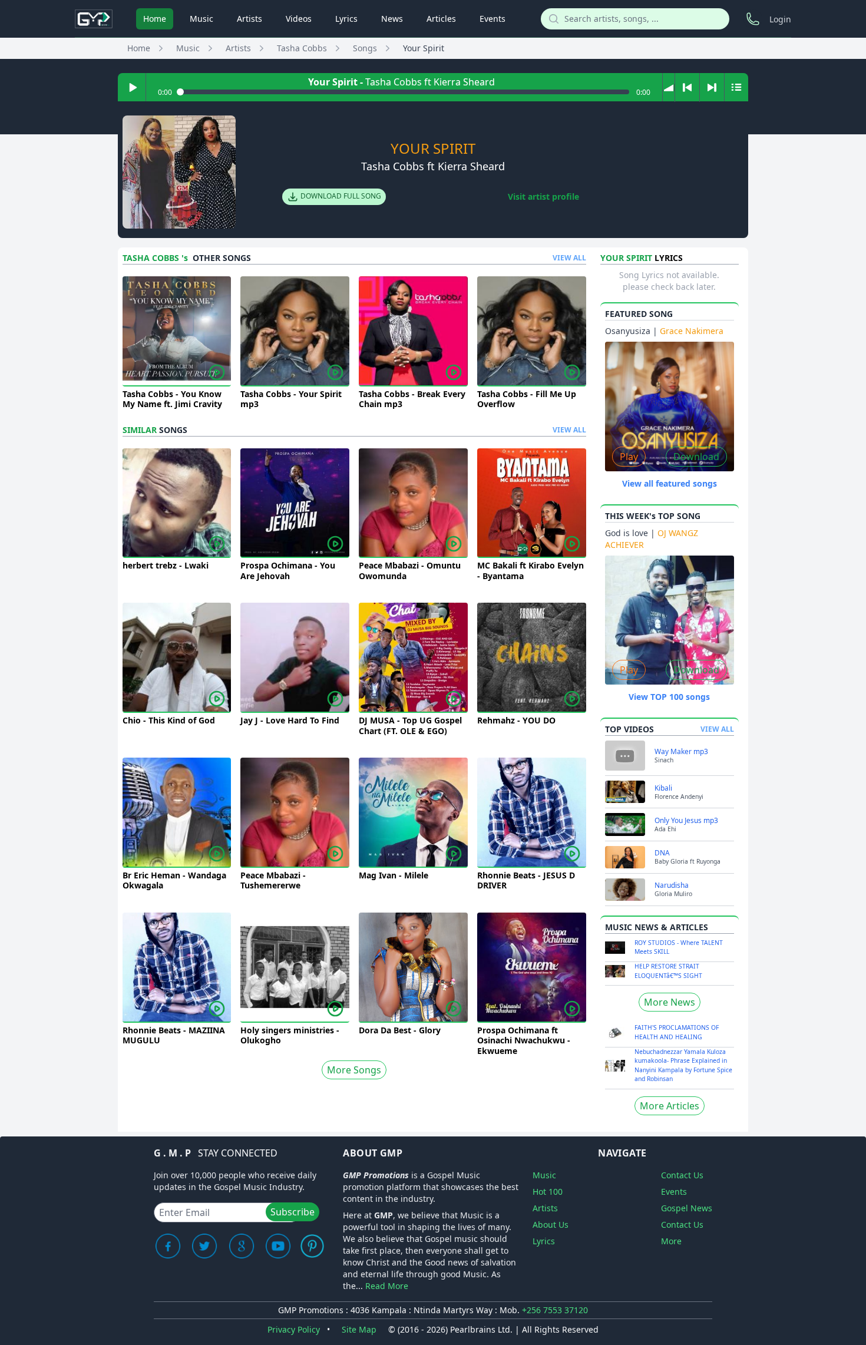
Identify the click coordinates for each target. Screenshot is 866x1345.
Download (696, 456)
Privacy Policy (293, 1329)
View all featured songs (669, 483)
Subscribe (292, 1211)
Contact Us (682, 1175)
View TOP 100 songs (669, 696)
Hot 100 (548, 1191)
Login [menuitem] (780, 19)
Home (154, 18)
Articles (441, 18)
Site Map (359, 1329)
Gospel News (686, 1208)
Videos (299, 18)
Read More (386, 1285)
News (392, 18)
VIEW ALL (569, 258)
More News (669, 1002)
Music (201, 18)
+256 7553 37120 (555, 1310)
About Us (550, 1224)
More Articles (669, 1105)
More (671, 1241)
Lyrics (346, 18)
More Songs (354, 1069)
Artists (249, 18)
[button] (669, 87)
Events (492, 18)
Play (629, 456)
